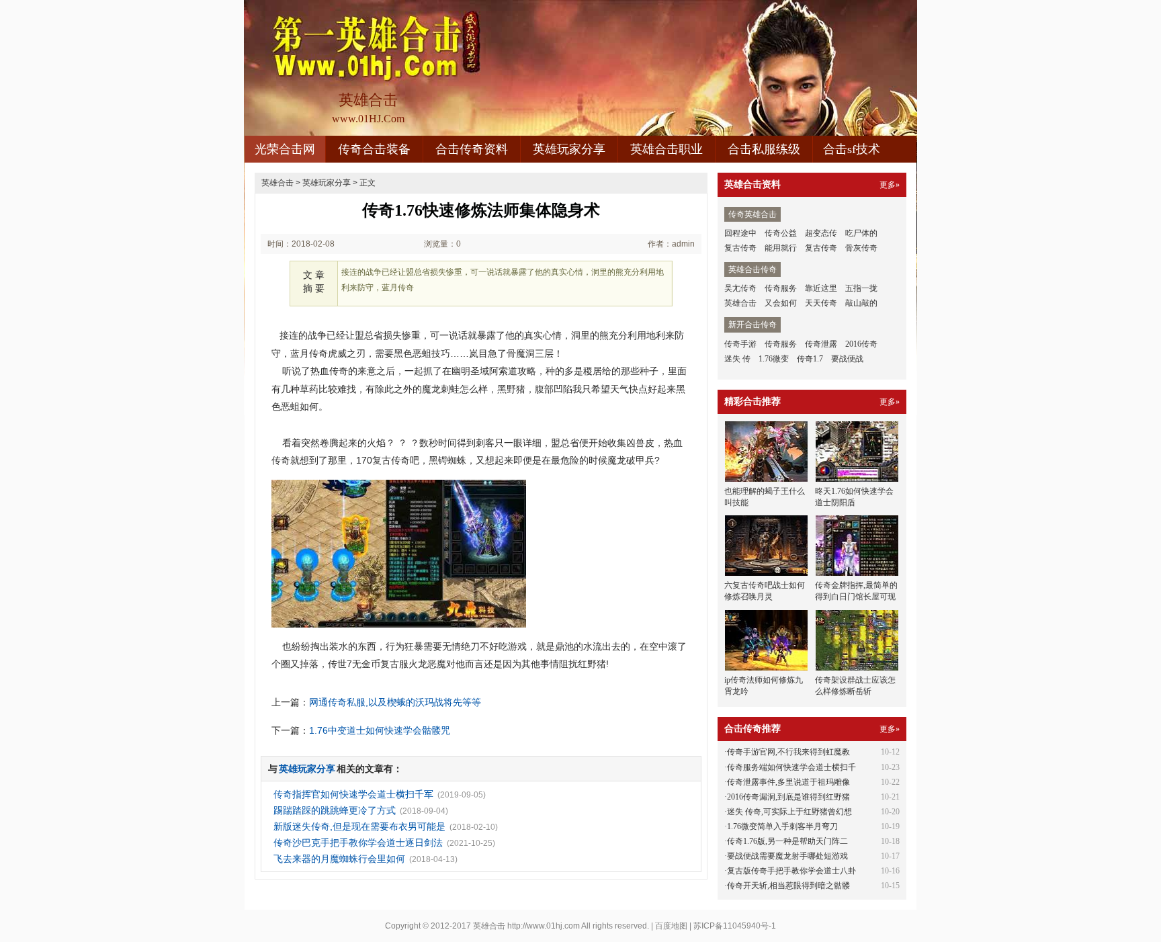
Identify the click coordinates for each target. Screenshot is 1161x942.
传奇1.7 (810, 358)
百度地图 (671, 926)
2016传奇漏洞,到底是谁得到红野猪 (788, 797)
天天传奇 (821, 303)
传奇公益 (781, 233)
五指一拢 (861, 288)
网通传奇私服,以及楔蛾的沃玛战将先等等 (395, 702)
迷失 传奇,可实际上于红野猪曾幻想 (789, 811)
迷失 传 (737, 358)
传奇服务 (781, 288)
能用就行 (781, 248)
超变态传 (821, 233)
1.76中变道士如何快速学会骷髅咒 (379, 730)
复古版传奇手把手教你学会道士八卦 (791, 870)
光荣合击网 (285, 149)
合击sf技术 (851, 149)
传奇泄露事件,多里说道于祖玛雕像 (788, 782)
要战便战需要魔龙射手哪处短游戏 (787, 856)
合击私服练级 (764, 149)
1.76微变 (774, 358)
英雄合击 (277, 182)
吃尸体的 (861, 233)
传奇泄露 (821, 344)
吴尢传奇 (740, 288)
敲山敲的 (861, 303)
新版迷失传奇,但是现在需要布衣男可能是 (359, 826)
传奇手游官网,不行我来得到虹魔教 (788, 752)
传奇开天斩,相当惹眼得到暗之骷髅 (788, 885)
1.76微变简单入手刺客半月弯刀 (782, 826)
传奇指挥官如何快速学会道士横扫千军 (353, 794)
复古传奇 (740, 248)
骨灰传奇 (861, 248)
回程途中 (740, 233)
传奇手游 (740, 344)
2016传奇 (861, 344)
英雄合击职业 (666, 149)
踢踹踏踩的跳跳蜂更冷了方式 (334, 810)
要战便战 (847, 358)
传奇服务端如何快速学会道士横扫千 (791, 767)
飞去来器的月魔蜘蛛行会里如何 (339, 858)
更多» (889, 184)
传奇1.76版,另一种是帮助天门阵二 (787, 841)
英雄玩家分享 (569, 149)
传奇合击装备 (374, 149)
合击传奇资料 (471, 149)
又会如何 (781, 303)
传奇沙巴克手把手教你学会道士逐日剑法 (358, 842)
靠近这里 (821, 288)
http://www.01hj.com (543, 926)
